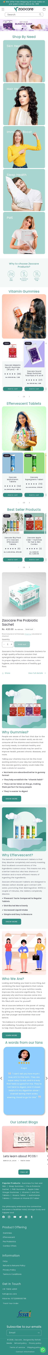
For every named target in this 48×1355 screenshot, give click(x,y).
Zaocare (18, 1340)
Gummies (7, 1233)
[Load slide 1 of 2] (22, 28)
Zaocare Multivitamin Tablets (12, 479)
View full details (35, 673)
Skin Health (15, 46)
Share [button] (7, 673)
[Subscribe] (38, 1333)
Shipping (28, 634)
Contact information (25, 1352)
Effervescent (9, 1237)
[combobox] (24, 15)
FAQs (5, 1261)
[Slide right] (29, 396)
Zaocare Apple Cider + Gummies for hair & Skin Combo (34, 541)
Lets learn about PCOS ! (20, 1156)
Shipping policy (34, 1347)
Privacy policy (35, 1343)
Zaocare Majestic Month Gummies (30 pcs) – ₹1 (13, 367)
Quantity (6, 639)
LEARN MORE (11, 1035)
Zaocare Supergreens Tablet (34, 478)
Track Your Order (11, 1303)
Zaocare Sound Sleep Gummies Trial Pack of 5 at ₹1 (34, 373)
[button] (3, 9)
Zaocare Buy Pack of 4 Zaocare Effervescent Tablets (12, 541)
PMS (10, 218)
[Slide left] (18, 396)
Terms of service (17, 1347)
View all (24, 1172)
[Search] (40, 15)
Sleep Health (17, 175)
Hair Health (15, 89)
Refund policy (20, 1343)
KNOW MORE (11, 798)
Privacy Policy (9, 1270)
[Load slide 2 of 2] (25, 28)
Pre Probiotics (9, 1241)
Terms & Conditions (12, 1274)
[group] (24, 25)
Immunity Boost (19, 132)
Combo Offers (9, 1246)
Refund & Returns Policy (14, 1265)
